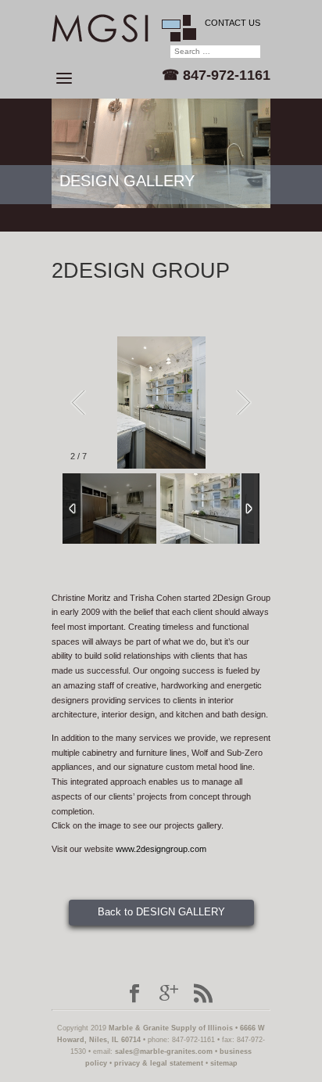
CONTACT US (232, 22)
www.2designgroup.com (161, 849)
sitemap (224, 1063)
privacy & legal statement (158, 1063)
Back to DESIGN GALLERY (161, 912)
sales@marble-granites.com (164, 1051)
